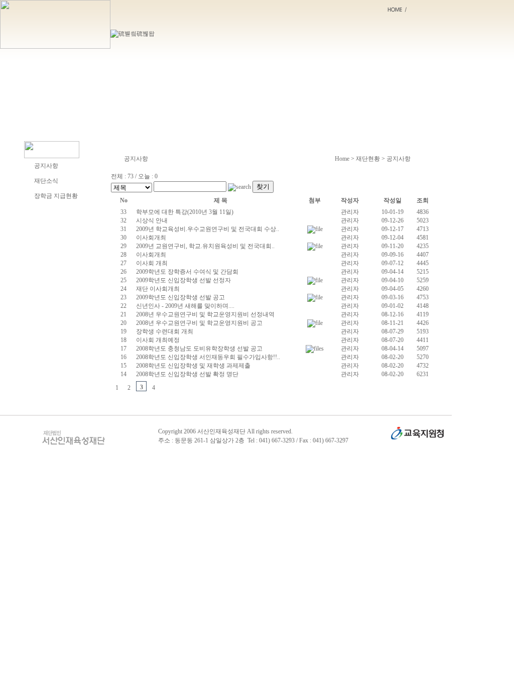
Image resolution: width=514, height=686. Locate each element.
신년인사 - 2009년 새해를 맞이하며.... (185, 305)
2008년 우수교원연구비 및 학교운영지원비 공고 (199, 322)
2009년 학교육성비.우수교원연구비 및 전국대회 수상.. (207, 229)
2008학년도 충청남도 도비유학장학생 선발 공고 (199, 348)
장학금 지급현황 (56, 195)
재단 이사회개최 (158, 288)
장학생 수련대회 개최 (164, 331)
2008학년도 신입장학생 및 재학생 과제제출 (193, 365)
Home (342, 158)
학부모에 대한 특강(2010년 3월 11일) (184, 211)
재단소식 (46, 180)
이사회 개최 (152, 263)
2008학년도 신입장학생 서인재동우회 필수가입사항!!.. (208, 357)
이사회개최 (151, 237)
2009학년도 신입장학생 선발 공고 (180, 297)
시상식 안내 (152, 220)
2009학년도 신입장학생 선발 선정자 (183, 280)
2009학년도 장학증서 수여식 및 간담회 (187, 271)
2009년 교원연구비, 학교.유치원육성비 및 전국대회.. (205, 246)
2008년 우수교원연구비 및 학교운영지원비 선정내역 (205, 314)
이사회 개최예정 (158, 340)
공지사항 (46, 165)
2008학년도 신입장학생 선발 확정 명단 (187, 374)
